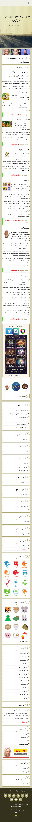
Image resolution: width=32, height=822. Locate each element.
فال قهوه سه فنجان (23, 467)
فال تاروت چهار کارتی (23, 670)
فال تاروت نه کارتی (23, 681)
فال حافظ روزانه (24, 737)
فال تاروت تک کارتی (23, 663)
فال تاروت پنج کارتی (23, 674)
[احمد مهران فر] (25, 52)
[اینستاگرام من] (14, 796)
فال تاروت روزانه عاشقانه (22, 691)
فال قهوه (26, 463)
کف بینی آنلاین (24, 266)
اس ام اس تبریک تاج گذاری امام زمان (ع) (19, 414)
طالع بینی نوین (25, 771)
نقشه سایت (10, 810)
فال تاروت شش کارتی (23, 677)
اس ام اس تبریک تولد (23, 417)
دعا (27, 510)
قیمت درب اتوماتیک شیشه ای (21, 718)
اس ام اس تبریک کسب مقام (22, 424)
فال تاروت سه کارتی (23, 667)
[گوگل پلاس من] (20, 799)
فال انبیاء (26, 451)
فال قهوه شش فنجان (23, 470)
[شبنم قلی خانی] (6, 52)
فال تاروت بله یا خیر (23, 694)
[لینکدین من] (11, 799)
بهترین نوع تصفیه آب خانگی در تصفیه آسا (19, 710)
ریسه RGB (25, 545)
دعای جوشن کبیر (24, 506)
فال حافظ (13, 137)
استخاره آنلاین (24, 439)
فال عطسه (25, 768)
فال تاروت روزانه (24, 653)
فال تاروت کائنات (24, 660)
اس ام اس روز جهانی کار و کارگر (21, 410)
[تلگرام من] (22, 796)
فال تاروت (20, 214)
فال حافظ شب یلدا (24, 741)
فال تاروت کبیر (24, 657)
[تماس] (9, 796)
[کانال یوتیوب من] (16, 799)
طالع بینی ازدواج (7, 168)
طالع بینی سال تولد (24, 641)
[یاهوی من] (26, 796)
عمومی (19, 396)
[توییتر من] (5, 796)
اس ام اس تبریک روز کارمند (22, 420)
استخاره (28, 110)
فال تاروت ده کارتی (23, 684)
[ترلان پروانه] (16, 52)
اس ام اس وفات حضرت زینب (21, 427)
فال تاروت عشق (24, 687)
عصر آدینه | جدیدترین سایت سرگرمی (16, 18)
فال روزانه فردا (24, 783)
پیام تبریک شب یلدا (23, 744)
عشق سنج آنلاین (24, 534)
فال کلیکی (25, 522)
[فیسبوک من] (18, 796)
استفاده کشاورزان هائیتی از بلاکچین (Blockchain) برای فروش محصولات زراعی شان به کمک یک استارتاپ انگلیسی (16, 714)
